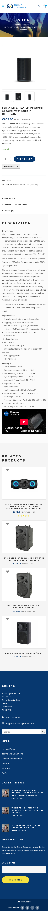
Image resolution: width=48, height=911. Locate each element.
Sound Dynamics (22, 25)
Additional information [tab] (15, 205)
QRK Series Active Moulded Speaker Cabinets (24, 607)
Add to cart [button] (43, 470)
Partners (6, 768)
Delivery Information (12, 758)
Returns (6, 763)
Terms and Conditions (12, 754)
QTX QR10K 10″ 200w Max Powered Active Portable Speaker (24, 559)
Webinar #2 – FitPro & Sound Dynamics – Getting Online (28, 810)
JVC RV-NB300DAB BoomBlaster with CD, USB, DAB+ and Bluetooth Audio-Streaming (24, 506)
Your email (8, 863)
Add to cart (24, 159)
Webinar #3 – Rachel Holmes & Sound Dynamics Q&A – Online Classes (27, 793)
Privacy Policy (8, 749)
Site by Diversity (24, 901)
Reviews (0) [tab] (8, 211)
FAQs (4, 773)
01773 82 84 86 (13, 717)
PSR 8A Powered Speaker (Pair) (24, 653)
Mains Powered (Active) (25, 185)
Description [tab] (8, 199)
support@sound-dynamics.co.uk (20, 723)
